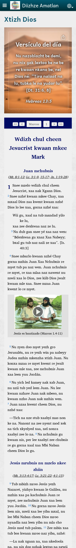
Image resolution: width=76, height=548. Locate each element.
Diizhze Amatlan (40, 5)
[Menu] (7, 5)
